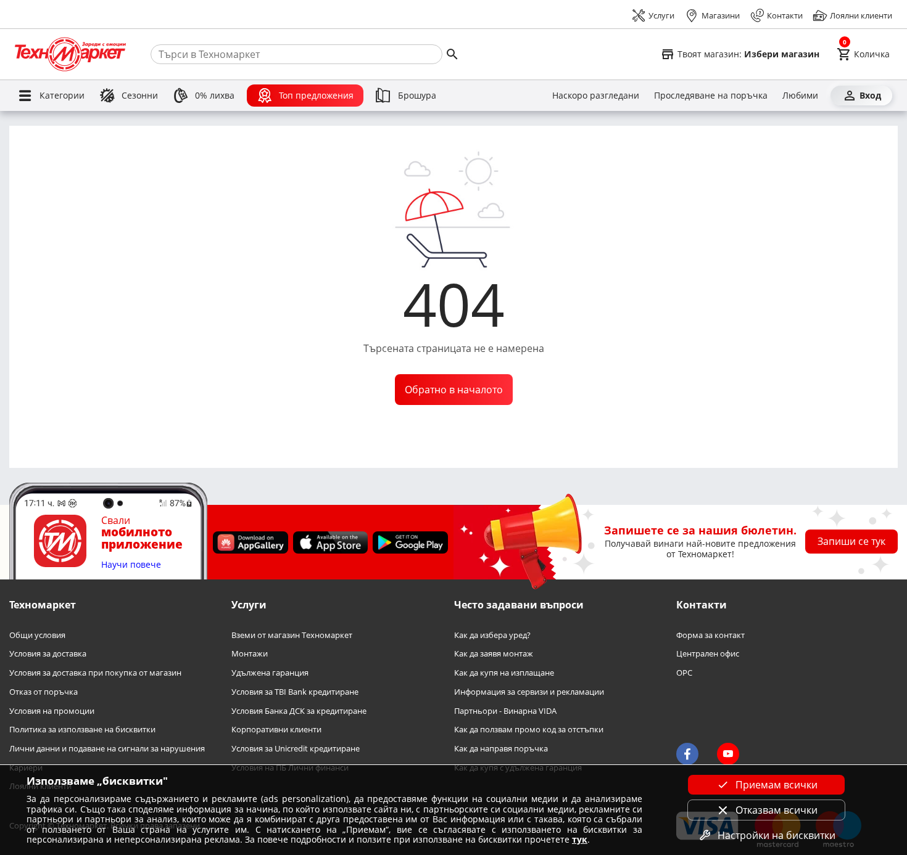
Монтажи (249, 653)
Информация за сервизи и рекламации (529, 692)
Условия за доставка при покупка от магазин (95, 672)
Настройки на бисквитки (776, 835)
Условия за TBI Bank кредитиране (294, 692)
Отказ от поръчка (43, 692)
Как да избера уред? (492, 635)
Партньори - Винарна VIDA (505, 710)
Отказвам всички (776, 810)
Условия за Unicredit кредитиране (295, 748)
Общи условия (37, 635)
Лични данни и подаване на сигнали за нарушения (107, 748)
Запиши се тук (851, 541)
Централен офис (707, 653)
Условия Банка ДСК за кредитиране (299, 710)
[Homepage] (70, 54)
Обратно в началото (454, 389)
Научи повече (131, 565)
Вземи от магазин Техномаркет (291, 635)
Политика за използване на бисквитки (82, 729)
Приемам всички (776, 785)
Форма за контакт (710, 635)
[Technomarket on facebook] (687, 754)
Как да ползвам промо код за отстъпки (528, 729)
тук (579, 839)
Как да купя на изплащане (504, 672)
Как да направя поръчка (501, 748)
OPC (684, 672)
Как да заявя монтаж (493, 653)
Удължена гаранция (270, 672)
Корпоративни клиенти (276, 729)
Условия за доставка (47, 653)
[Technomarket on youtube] (728, 754)
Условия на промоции (51, 710)
